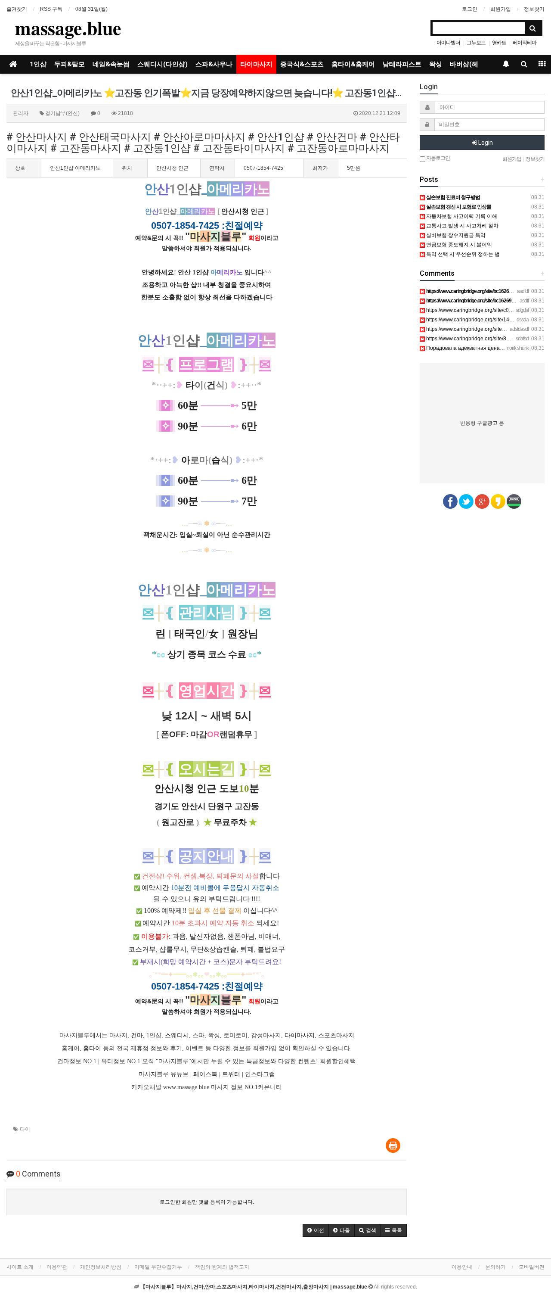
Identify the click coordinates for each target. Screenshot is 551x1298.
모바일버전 (532, 1267)
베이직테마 (524, 43)
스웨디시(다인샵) (162, 64)
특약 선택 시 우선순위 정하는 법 (462, 254)
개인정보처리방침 (100, 1267)
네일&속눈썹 (111, 64)
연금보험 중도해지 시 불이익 (458, 245)
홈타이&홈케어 (353, 64)
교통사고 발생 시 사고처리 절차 (461, 226)
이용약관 (56, 1267)
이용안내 (462, 1267)
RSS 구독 (51, 9)
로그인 (469, 9)
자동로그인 (437, 158)
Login (485, 142)
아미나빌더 (448, 43)
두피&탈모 (69, 64)
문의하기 (495, 1267)
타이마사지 (256, 64)
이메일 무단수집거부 (158, 1267)
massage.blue (68, 27)
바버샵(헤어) (468, 64)
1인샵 (38, 64)
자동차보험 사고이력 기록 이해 (461, 216)
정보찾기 (534, 9)
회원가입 (500, 9)
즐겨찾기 (16, 9)
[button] (316, 1230)
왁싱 (435, 64)
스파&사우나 (213, 64)
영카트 (499, 43)
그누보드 (476, 43)
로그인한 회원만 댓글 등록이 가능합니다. (207, 1202)
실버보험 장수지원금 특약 (455, 235)
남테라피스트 (402, 64)
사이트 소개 (20, 1267)
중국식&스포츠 (302, 64)
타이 (25, 1129)
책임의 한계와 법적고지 (222, 1267)
